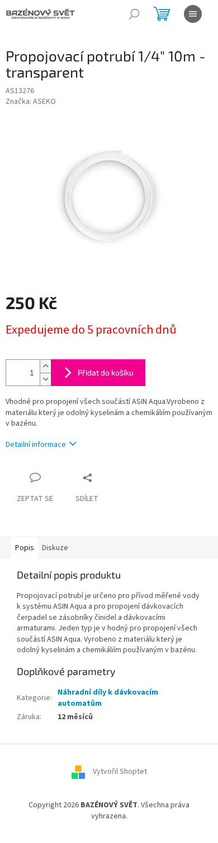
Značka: (31, 101)
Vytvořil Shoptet (120, 772)
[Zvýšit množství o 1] (45, 366)
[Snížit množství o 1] (45, 379)
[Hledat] (134, 14)
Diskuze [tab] (55, 547)
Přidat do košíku (106, 372)
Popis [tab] (24, 547)
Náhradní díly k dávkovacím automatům (108, 698)
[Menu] (193, 14)
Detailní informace (36, 444)
